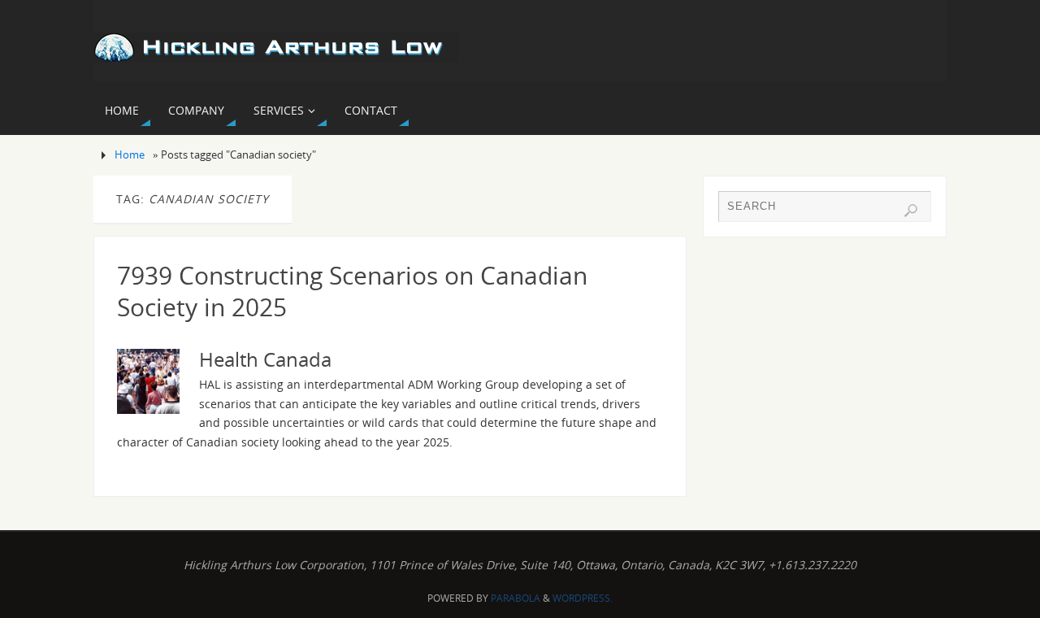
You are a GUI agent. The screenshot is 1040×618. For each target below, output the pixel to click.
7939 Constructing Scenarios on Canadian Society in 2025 (352, 291)
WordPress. (582, 598)
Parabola (515, 598)
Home (130, 155)
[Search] (911, 210)
